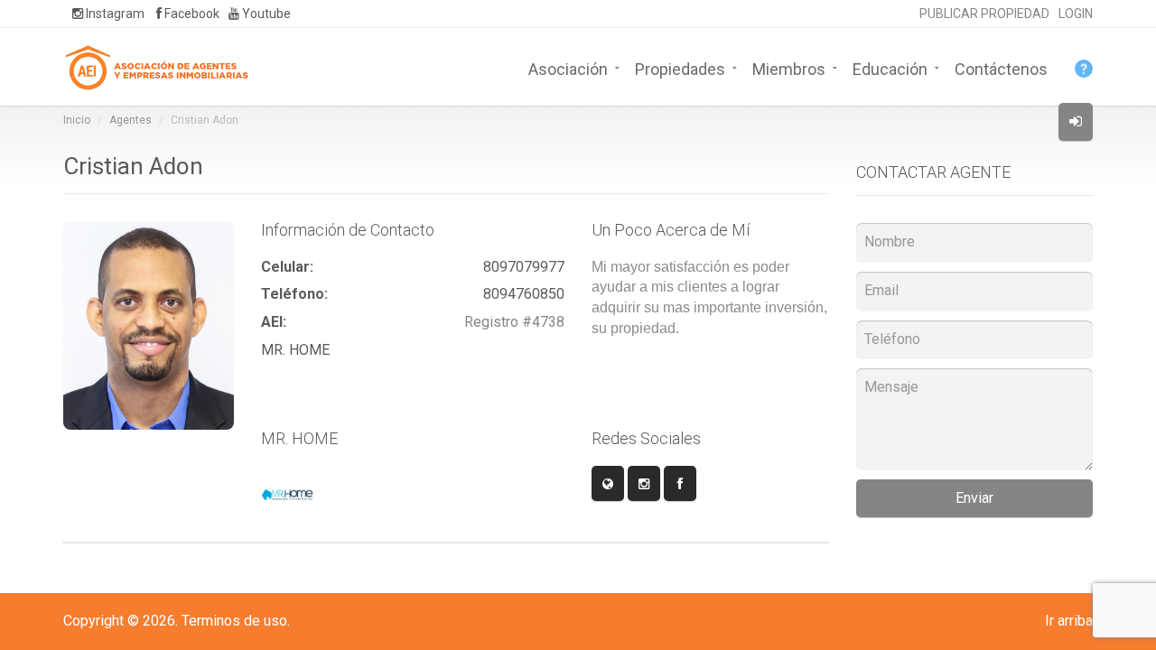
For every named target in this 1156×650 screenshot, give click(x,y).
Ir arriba (1069, 620)
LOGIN (1075, 13)
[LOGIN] (1075, 122)
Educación (890, 67)
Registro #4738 (514, 321)
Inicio (76, 120)
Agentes (130, 120)
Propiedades (680, 67)
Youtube (265, 13)
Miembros (788, 67)
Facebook (190, 13)
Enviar (974, 497)
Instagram (113, 13)
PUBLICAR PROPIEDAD (984, 13)
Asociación (568, 67)
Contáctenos (1001, 67)
